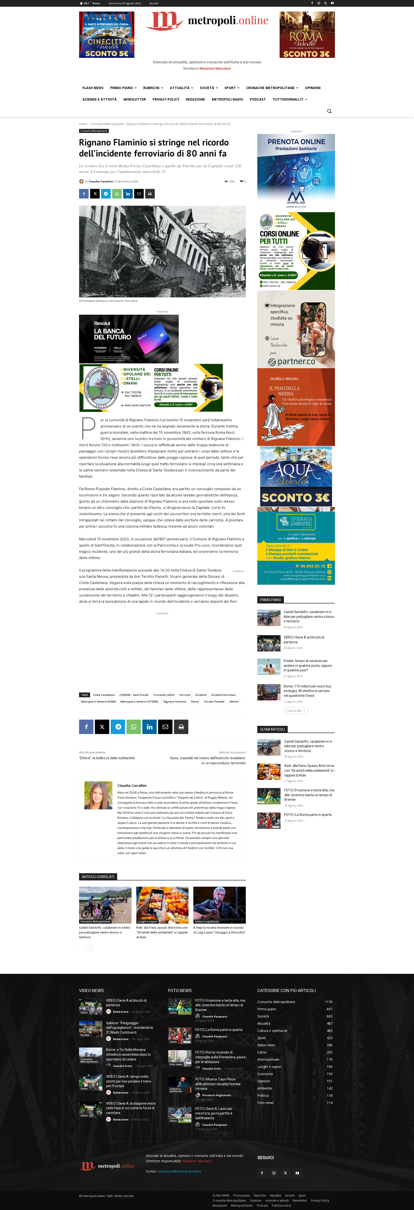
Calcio (84, 1012)
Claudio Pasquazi (214, 1016)
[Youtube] (332, 3)
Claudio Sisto (122, 1066)
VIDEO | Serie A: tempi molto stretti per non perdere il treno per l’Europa (128, 1081)
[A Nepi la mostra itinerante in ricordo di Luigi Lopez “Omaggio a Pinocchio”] (219, 905)
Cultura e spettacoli (207, 921)
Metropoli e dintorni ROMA (98, 701)
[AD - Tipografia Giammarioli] (296, 546)
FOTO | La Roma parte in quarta (308, 815)
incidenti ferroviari (223, 695)
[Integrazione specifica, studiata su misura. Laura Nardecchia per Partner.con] (296, 329)
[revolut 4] (162, 339)
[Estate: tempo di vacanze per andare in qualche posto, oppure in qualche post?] (269, 667)
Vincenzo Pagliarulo (216, 1095)
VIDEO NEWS (91, 990)
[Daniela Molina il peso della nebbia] (296, 407)
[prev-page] (82, 948)
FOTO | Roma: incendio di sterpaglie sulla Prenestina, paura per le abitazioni (220, 1057)
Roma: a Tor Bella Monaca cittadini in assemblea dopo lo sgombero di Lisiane (128, 1054)
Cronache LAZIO (164, 695)
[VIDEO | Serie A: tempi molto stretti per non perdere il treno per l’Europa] (90, 1082)
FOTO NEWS (180, 990)
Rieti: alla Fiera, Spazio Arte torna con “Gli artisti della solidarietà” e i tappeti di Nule (162, 932)
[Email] (139, 194)
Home (83, 124)
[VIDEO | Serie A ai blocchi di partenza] (269, 643)
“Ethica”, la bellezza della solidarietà (107, 758)
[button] (329, 111)
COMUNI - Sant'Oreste (134, 695)
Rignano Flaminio (174, 701)
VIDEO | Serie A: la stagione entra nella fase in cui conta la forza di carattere (130, 1108)
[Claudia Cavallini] (82, 181)
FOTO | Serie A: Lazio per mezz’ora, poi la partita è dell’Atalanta (213, 1113)
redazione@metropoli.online (179, 1171)
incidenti (201, 695)
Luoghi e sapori (147, 921)
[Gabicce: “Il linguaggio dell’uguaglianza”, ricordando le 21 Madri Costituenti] (90, 1029)
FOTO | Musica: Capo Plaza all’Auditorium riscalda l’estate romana (218, 1083)
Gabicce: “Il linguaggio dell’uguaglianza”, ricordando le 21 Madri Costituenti (129, 1027)
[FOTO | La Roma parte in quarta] (269, 821)
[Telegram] (106, 194)
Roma (195, 701)
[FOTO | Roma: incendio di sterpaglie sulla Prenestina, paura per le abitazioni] (179, 1058)
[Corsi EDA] (296, 251)
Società (84, 1035)
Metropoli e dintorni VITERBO (140, 701)
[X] (325, 3)
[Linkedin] (128, 194)
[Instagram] (319, 3)
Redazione (120, 1011)
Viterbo (234, 701)
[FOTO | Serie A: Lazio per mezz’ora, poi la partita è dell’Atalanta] (179, 1115)
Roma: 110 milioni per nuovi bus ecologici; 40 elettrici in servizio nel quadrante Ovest (307, 691)
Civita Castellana (104, 695)
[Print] (150, 194)
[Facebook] (312, 3)
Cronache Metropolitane (107, 124)
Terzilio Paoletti (214, 701)
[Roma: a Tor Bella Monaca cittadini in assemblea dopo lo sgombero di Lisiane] (90, 1055)
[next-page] (90, 948)
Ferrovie (184, 695)
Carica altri (294, 711)
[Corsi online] (162, 388)
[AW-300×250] (296, 476)
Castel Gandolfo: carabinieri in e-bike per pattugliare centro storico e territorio (104, 932)
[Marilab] (296, 173)
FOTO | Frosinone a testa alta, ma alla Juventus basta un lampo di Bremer (309, 794)
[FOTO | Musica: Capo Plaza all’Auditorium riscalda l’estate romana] (179, 1085)
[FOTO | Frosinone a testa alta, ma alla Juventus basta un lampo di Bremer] (269, 796)
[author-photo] (109, 1011)
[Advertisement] (162, 649)
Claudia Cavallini (101, 181)
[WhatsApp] (117, 194)
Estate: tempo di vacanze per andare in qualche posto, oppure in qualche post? (308, 665)
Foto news (176, 1064)
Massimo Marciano (215, 68)
